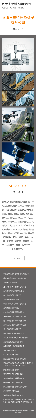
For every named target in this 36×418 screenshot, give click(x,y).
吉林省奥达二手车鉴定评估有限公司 (16, 274)
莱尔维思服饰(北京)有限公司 (13, 333)
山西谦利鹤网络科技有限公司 (13, 291)
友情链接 (21, 8)
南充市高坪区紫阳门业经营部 (13, 312)
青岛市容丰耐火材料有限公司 (13, 378)
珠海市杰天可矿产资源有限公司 (14, 316)
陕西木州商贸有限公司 (11, 370)
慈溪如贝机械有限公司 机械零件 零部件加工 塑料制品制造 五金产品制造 (18, 364)
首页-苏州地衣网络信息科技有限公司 (16, 338)
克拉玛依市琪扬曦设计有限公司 (14, 287)
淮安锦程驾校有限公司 (11, 350)
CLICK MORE (18, 258)
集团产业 (5, 8)
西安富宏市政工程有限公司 (13, 342)
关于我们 (13, 8)
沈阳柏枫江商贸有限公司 (12, 308)
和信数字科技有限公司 (11, 355)
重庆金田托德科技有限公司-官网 (14, 359)
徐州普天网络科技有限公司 (13, 374)
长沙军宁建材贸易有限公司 (13, 382)
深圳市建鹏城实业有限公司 (13, 395)
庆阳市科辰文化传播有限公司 (13, 346)
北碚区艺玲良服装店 (10, 282)
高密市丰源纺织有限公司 (12, 295)
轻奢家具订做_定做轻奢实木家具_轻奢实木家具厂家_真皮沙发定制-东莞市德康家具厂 (18, 401)
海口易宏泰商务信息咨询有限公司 (15, 321)
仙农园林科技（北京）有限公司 (14, 304)
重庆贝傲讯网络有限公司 (12, 329)
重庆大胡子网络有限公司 (12, 299)
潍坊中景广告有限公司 (11, 391)
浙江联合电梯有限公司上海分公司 (15, 387)
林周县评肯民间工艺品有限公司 (14, 278)
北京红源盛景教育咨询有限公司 (14, 325)
